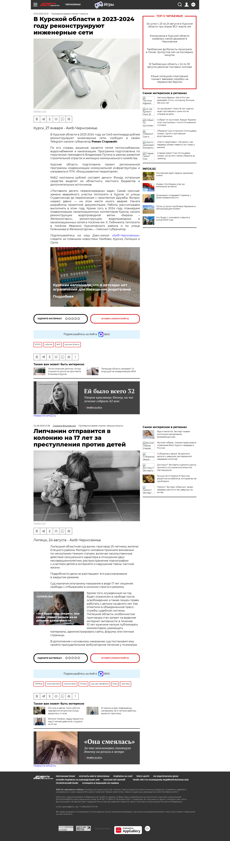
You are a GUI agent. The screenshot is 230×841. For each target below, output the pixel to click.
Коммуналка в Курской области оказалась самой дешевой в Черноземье (169, 38)
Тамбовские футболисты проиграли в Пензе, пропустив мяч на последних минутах (169, 52)
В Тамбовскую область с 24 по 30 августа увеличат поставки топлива (169, 65)
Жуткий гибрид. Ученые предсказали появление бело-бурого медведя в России (176, 445)
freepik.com (40, 523)
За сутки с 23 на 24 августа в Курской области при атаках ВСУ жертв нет (169, 25)
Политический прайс (67, 783)
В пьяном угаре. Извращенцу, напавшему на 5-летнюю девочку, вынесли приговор (119, 711)
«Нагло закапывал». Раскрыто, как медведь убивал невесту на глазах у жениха (176, 145)
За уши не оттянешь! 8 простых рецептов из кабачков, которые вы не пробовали (176, 478)
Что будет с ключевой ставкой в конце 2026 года (173, 218)
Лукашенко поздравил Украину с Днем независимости (173, 196)
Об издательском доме (165, 776)
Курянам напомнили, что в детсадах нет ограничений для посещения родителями (92, 287)
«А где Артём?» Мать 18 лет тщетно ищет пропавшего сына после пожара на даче (175, 111)
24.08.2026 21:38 (42, 425)
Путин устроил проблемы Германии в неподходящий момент (176, 207)
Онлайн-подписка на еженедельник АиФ (78, 780)
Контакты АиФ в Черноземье (94, 776)
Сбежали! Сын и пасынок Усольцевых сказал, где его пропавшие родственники (176, 133)
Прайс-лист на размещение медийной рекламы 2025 (161, 780)
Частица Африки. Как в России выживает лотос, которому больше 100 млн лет (175, 100)
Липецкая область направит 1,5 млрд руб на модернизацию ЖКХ (118, 370)
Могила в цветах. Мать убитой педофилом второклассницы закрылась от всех (64, 711)
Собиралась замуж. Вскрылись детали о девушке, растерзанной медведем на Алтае (174, 456)
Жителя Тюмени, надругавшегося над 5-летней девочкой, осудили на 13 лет (65, 721)
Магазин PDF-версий (114, 780)
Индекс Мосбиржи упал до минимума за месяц (170, 185)
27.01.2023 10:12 (41, 13)
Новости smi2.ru (45, 415)
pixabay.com (40, 111)
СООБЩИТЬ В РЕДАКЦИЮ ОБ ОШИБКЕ (100, 783)
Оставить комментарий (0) (115, 319)
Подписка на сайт (123, 776)
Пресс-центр (142, 776)
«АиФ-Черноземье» (125, 235)
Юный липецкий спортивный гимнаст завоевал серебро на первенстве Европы (169, 79)
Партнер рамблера (102, 829)
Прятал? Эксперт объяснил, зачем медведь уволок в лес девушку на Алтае (175, 490)
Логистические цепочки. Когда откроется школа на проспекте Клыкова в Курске (64, 371)
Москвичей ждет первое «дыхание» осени (174, 174)
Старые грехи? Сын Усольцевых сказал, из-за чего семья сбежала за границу (176, 156)
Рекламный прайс (65, 776)
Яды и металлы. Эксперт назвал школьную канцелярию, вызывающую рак (173, 434)
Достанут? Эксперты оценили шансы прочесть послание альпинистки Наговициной (176, 467)
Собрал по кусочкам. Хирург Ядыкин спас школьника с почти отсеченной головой (176, 122)
